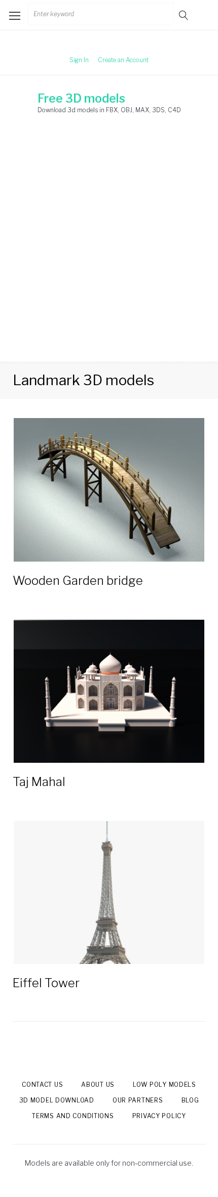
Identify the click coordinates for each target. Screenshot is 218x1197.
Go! (184, 15)
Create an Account (123, 60)
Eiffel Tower (46, 983)
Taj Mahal (39, 781)
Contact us (42, 1084)
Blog (190, 1100)
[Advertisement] (109, 247)
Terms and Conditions (73, 1116)
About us (98, 1084)
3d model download (56, 1100)
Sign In (79, 60)
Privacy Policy (159, 1116)
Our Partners (138, 1100)
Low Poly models (164, 1084)
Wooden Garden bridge (78, 580)
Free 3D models (81, 98)
